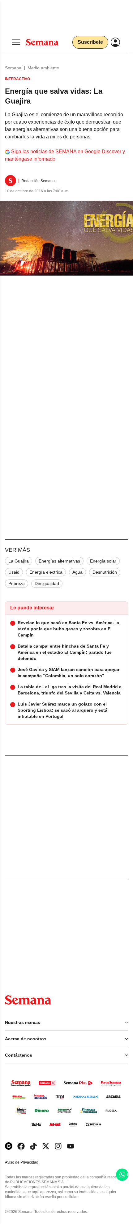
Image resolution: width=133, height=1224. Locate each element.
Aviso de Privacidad (28, 1162)
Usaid (13, 572)
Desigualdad (47, 583)
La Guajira (18, 561)
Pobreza (16, 583)
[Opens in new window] (21, 1146)
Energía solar (103, 561)
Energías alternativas (59, 561)
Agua (77, 572)
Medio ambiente (43, 67)
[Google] (8, 1146)
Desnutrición (104, 572)
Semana (13, 67)
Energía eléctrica (45, 572)
